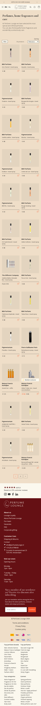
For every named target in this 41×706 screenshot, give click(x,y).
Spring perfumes (26, 679)
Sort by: (36, 39)
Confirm (32, 610)
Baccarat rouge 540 (27, 648)
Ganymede (24, 652)
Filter (4, 41)
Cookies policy (20, 629)
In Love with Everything (28, 670)
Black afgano (25, 659)
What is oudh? (25, 688)
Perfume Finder (26, 686)
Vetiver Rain (24, 668)
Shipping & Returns (11, 539)
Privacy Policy (20, 626)
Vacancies (7, 524)
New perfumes (25, 684)
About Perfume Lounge (13, 518)
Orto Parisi (7, 654)
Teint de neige (25, 650)
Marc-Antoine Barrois (11, 648)
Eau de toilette (9, 686)
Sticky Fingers (25, 672)
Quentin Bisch (25, 695)
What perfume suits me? (28, 704)
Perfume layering (26, 699)
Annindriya (7, 661)
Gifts (5, 695)
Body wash (7, 704)
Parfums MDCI (9, 672)
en (6, 7)
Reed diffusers (8, 697)
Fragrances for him (10, 684)
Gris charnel (24, 661)
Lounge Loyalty (10, 515)
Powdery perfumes (27, 693)
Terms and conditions (20, 623)
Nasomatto (8, 657)
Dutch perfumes (26, 682)
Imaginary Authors (10, 668)
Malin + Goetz (8, 670)
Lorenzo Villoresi (9, 652)
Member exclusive (30, 380)
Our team (7, 521)
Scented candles (9, 699)
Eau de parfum (9, 688)
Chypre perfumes (26, 697)
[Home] (20, 7)
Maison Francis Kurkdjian (12, 650)
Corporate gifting (10, 530)
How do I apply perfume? (29, 691)
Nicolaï (6, 665)
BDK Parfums (8, 659)
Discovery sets (9, 693)
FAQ (5, 527)
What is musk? (25, 702)
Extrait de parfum (9, 691)
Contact (7, 542)
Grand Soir (24, 665)
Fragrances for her (10, 682)
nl (10, 7)
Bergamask (24, 657)
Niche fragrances (9, 679)
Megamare (24, 654)
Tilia (22, 663)
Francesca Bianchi (10, 663)
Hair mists (7, 702)
